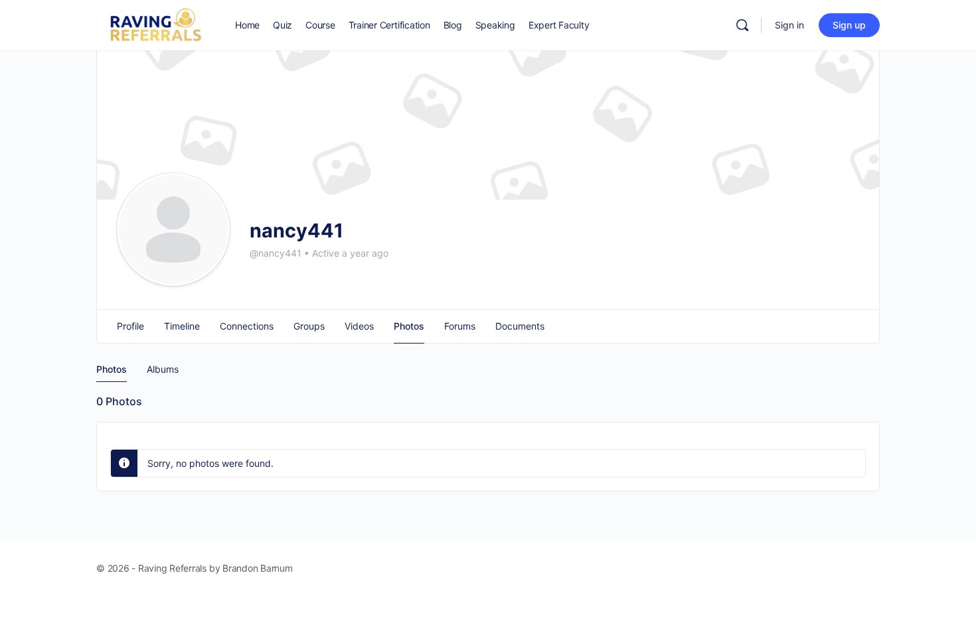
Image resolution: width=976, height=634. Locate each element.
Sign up (849, 25)
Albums (163, 369)
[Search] (742, 25)
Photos (111, 369)
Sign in (789, 25)
